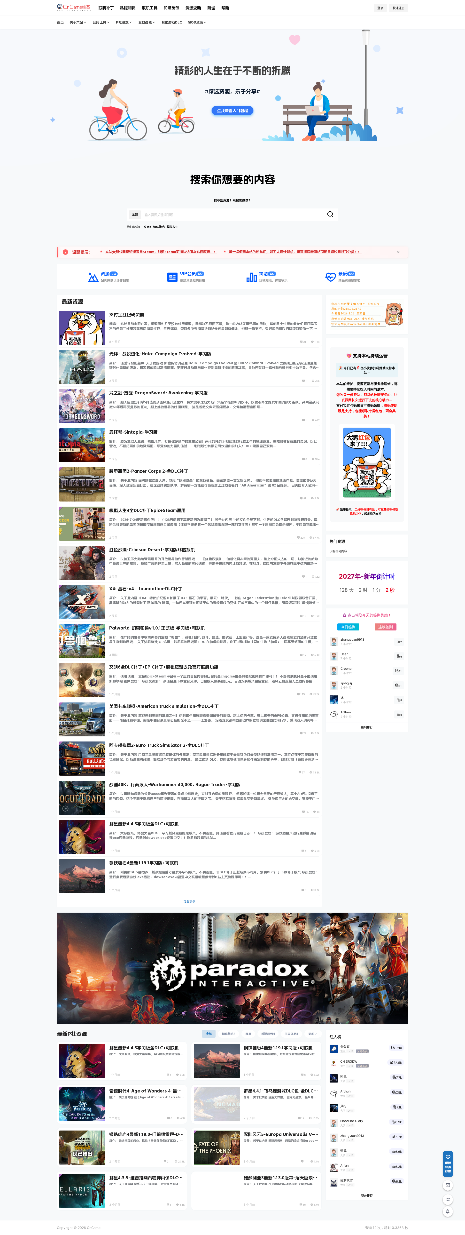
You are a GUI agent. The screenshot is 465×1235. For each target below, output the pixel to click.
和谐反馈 (171, 8)
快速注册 (398, 8)
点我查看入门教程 (232, 110)
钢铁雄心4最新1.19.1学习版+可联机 (143, 863)
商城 (211, 8)
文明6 (147, 226)
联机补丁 (106, 8)
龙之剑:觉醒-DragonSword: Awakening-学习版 (158, 393)
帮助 (225, 8)
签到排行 (367, 727)
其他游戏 (145, 22)
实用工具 (99, 22)
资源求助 (193, 8)
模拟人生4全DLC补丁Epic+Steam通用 (147, 510)
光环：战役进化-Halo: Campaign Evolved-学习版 (160, 354)
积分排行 (367, 1195)
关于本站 (76, 22)
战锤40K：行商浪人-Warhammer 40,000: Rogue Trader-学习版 (174, 784)
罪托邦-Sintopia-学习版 (133, 432)
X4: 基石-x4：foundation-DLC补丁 (145, 589)
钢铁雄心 (159, 226)
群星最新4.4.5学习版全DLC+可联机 (144, 824)
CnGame (93, 1228)
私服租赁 (128, 8)
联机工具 (149, 8)
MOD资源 (195, 22)
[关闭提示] (398, 252)
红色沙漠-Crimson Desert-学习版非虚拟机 (152, 550)
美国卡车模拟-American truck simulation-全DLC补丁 (164, 706)
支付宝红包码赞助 (126, 314)
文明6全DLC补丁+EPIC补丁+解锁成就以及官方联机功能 (163, 667)
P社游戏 (122, 22)
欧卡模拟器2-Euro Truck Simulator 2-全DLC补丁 (159, 745)
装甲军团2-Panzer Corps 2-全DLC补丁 (148, 471)
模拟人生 (172, 226)
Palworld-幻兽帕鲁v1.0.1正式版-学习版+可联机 (157, 628)
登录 (380, 8)
